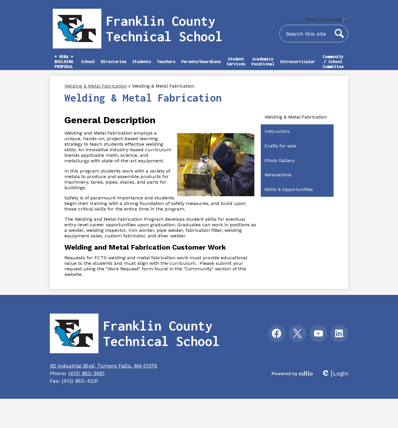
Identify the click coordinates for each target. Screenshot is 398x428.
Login (334, 373)
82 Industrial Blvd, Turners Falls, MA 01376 (103, 366)
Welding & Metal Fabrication (95, 86)
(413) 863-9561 (86, 373)
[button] (88, 64)
